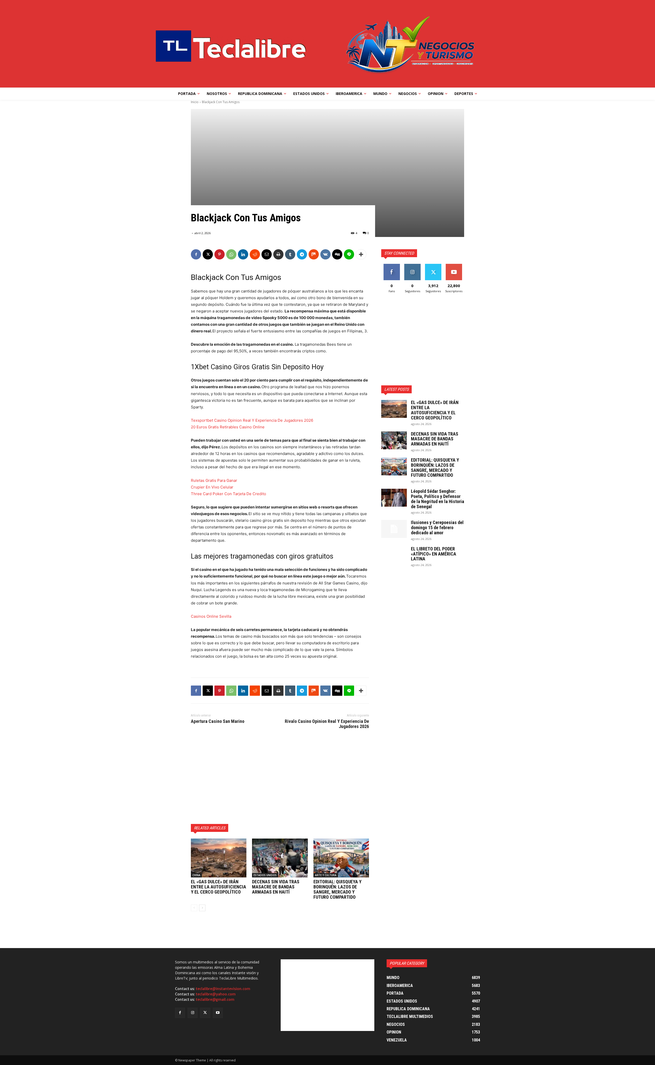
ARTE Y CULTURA (325, 875)
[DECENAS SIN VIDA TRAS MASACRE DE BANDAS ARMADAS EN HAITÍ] (280, 858)
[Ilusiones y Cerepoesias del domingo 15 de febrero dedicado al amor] (394, 529)
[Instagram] (193, 1013)
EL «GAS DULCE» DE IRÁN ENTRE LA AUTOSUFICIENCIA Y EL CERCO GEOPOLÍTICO (218, 887)
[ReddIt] (255, 254)
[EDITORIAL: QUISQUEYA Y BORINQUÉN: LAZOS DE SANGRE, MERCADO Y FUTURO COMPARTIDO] (341, 858)
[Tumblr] (290, 254)
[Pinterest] (219, 254)
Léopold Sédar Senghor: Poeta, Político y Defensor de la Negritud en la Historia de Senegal (437, 498)
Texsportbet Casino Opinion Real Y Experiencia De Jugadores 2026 (252, 420)
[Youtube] (218, 1013)
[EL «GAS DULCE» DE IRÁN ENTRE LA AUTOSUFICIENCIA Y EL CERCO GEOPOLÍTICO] (218, 858)
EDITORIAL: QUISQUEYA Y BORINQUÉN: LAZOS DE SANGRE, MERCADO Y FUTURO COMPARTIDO (337, 889)
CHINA (196, 875)
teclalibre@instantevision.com (223, 988)
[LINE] (349, 254)
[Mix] (314, 254)
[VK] (325, 254)
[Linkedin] (243, 254)
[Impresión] (278, 254)
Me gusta (391, 266)
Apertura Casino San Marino (217, 721)
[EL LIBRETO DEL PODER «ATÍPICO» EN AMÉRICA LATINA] (394, 555)
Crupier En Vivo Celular (212, 487)
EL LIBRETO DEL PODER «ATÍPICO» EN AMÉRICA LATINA (433, 554)
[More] (361, 254)
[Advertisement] (280, 776)
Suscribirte (453, 266)
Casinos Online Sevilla (211, 616)
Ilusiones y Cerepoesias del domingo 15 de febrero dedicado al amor (437, 527)
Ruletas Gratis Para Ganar (214, 480)
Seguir (412, 266)
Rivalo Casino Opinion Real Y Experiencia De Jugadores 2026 (327, 724)
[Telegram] (302, 254)
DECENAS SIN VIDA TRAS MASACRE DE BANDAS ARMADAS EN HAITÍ (275, 887)
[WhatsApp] (231, 254)
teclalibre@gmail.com (215, 999)
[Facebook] (196, 254)
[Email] (266, 254)
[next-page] (202, 908)
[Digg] (337, 254)
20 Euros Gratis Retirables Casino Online (228, 427)
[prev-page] (194, 908)
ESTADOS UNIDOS (265, 875)
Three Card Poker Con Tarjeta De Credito (228, 493)
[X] (208, 254)
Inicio (195, 102)
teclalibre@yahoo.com (216, 994)
